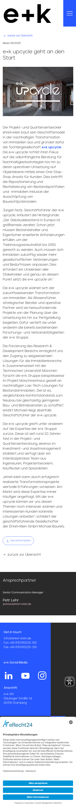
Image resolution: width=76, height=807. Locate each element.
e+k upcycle (51, 147)
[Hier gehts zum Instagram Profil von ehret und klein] (42, 675)
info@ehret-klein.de (17, 638)
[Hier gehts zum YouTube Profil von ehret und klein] (25, 675)
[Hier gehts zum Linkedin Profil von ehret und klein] (8, 675)
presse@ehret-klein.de (17, 604)
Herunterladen (20, 540)
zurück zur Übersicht (20, 35)
